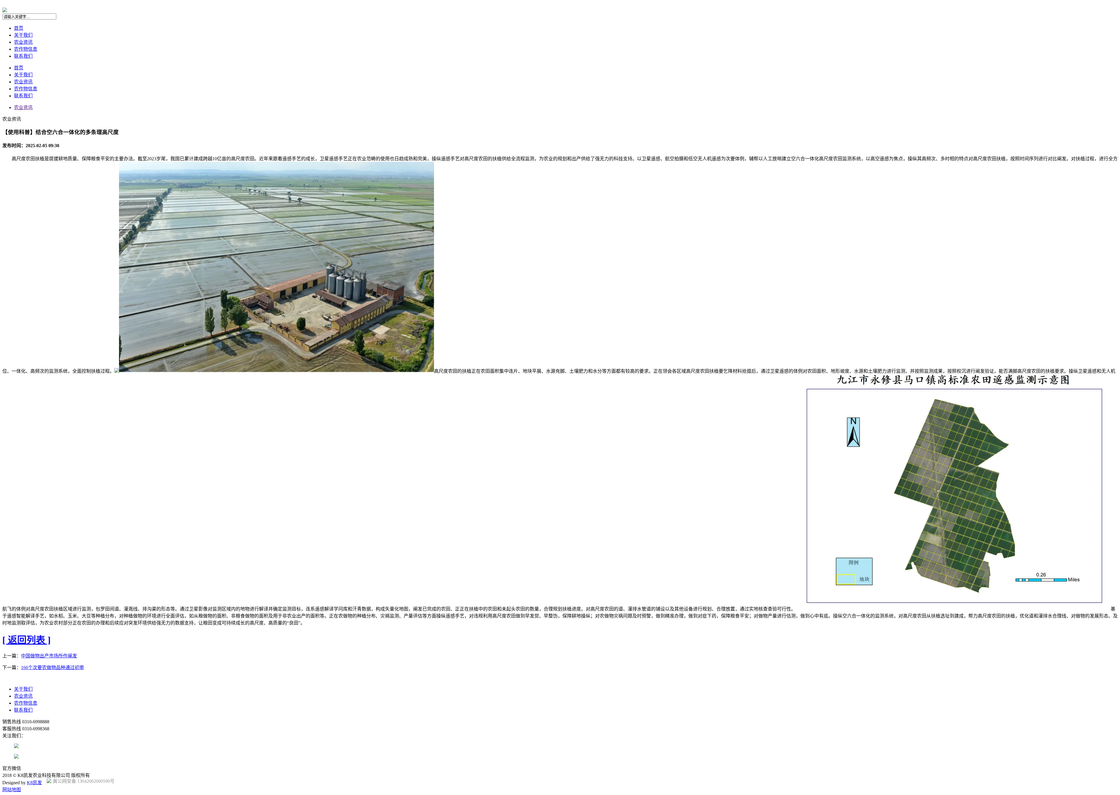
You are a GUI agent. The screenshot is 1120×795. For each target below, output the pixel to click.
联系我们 (23, 56)
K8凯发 (34, 782)
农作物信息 (25, 49)
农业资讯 (23, 42)
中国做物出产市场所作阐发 (49, 655)
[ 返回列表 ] (26, 640)
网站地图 (11, 789)
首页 (18, 28)
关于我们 (23, 35)
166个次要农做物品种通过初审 (52, 667)
